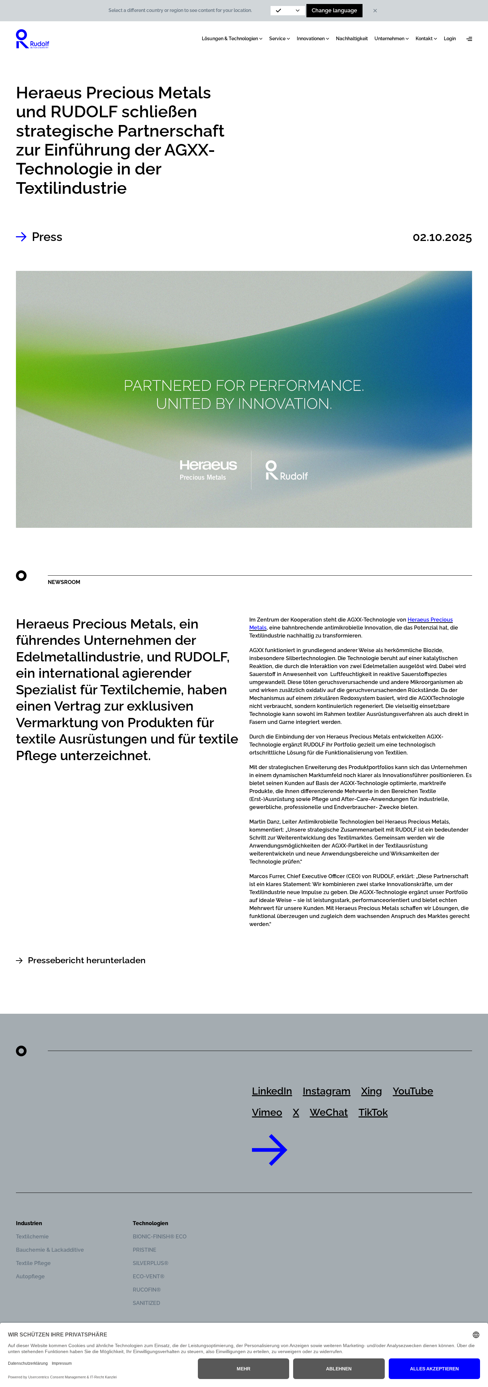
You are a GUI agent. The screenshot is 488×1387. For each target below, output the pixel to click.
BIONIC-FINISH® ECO (160, 1236)
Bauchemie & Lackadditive (50, 1250)
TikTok (373, 1112)
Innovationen (311, 38)
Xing (371, 1091)
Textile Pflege (33, 1263)
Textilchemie (32, 1236)
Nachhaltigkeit (352, 38)
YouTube (413, 1091)
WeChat (329, 1112)
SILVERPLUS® (150, 1263)
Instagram (327, 1091)
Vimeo (267, 1112)
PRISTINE (144, 1250)
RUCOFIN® (147, 1290)
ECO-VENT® (148, 1276)
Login (450, 38)
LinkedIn (272, 1091)
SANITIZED (146, 1303)
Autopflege (30, 1276)
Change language (334, 10)
